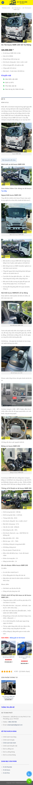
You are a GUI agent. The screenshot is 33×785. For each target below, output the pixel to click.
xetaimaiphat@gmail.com (14, 725)
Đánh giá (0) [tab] (4, 102)
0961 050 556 (12, 722)
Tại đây (4, 191)
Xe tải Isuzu (16, 8)
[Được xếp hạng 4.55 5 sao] (24, 661)
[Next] (32, 654)
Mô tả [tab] (3, 99)
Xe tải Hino (6, 773)
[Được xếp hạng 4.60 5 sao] (8, 659)
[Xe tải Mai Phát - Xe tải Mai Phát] (18, 2)
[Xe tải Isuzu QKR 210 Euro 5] (24, 648)
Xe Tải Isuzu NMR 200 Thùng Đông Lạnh (8, 697)
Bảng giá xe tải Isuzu (17, 638)
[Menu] (2, 2)
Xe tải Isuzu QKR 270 (8, 657)
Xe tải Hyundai (7, 767)
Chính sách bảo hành (9, 743)
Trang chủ (6, 8)
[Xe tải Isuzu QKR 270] (8, 648)
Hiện (14, 160)
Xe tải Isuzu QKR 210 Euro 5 (24, 657)
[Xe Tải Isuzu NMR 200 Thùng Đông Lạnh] (8, 687)
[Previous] (1, 654)
